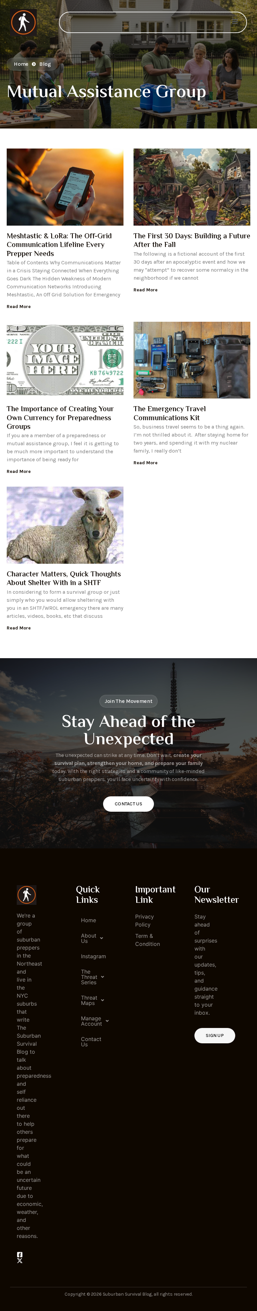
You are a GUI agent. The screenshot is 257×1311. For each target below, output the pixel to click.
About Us (88, 938)
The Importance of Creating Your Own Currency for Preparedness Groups (60, 418)
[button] (86, 938)
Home (88, 920)
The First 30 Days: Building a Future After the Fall (192, 241)
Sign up (215, 1035)
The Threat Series (88, 977)
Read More (19, 306)
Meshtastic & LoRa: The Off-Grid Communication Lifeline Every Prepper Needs (59, 245)
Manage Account (88, 1021)
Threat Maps (88, 1000)
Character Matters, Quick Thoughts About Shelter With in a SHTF (64, 579)
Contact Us (128, 804)
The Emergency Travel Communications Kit (170, 414)
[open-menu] (235, 22)
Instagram (88, 956)
